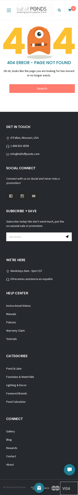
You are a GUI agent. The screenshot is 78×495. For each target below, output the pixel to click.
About (10, 464)
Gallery (10, 431)
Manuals (11, 314)
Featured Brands (16, 393)
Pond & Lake (14, 368)
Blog (9, 439)
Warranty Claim (15, 330)
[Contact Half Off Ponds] (69, 469)
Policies (11, 322)
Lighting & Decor (16, 385)
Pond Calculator (16, 402)
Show (39, 488)
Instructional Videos (18, 306)
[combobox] (6, 86)
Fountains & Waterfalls (20, 377)
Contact (11, 456)
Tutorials (11, 339)
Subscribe (67, 236)
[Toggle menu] (9, 10)
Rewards (11, 448)
